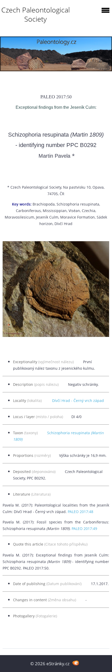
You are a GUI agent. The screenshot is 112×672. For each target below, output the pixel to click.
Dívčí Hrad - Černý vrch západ (78, 400)
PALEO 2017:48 (80, 511)
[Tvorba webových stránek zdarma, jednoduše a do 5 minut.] (75, 663)
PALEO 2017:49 (84, 528)
